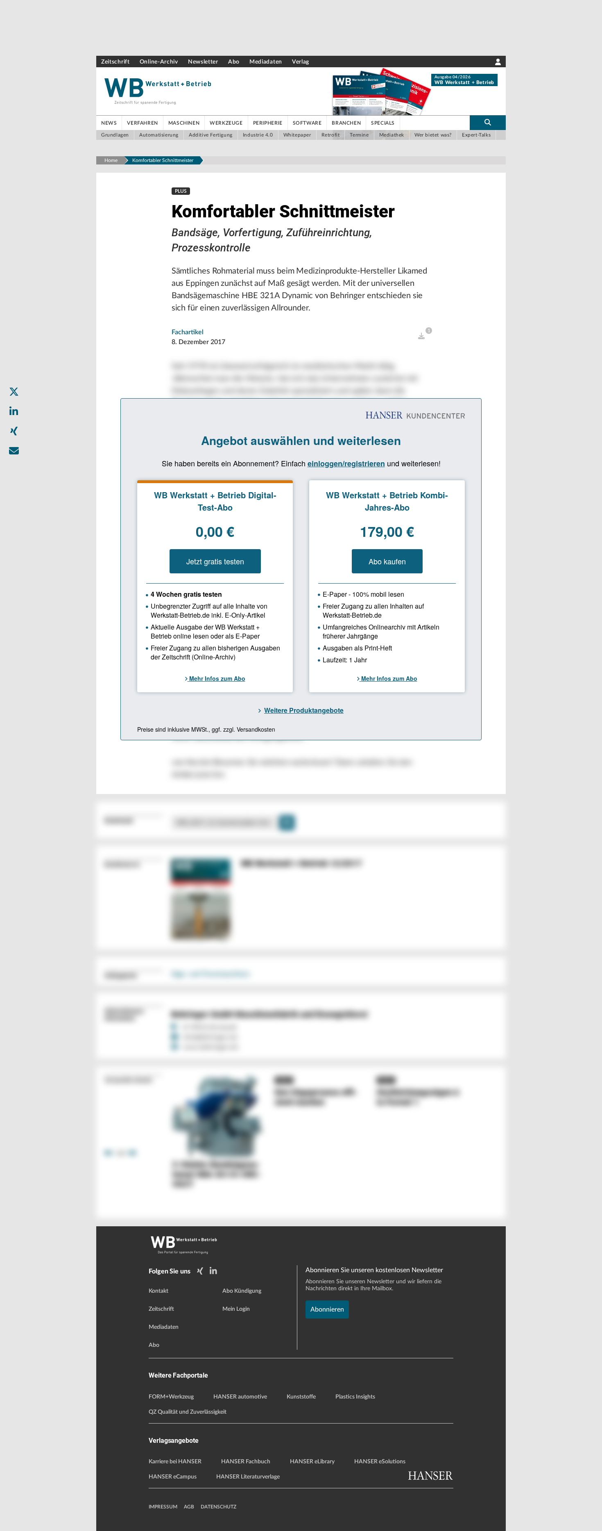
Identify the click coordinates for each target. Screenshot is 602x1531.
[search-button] (488, 122)
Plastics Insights (355, 1397)
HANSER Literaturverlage (248, 1477)
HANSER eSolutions (379, 1462)
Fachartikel (188, 332)
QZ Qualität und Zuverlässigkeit (187, 1412)
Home (111, 160)
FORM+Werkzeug (171, 1397)
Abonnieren (327, 1309)
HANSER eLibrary (312, 1462)
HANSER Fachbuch (245, 1462)
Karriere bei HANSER (175, 1462)
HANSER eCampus (173, 1477)
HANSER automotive (240, 1397)
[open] (421, 336)
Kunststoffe (301, 1397)
